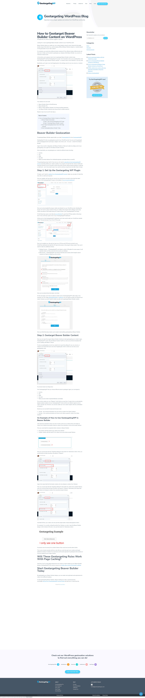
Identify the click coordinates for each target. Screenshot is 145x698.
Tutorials (89, 47)
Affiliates (75, 687)
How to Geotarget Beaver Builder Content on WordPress (52, 118)
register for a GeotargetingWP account (57, 174)
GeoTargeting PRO (52, 664)
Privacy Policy (105, 695)
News (88, 46)
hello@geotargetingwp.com (98, 686)
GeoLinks (73, 664)
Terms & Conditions (96, 695)
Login (95, 3)
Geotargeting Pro (66, 137)
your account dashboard (68, 180)
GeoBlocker (82, 664)
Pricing (74, 3)
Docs (86, 3)
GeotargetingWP (77, 137)
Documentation (76, 686)
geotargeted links (53, 297)
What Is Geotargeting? (93, 73)
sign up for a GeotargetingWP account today (53, 581)
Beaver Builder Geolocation (48, 120)
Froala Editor (62, 584)
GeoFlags (92, 664)
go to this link (58, 214)
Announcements (90, 49)
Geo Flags (57, 689)
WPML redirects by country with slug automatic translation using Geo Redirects (97, 69)
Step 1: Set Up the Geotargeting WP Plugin (54, 121)
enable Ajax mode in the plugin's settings (71, 565)
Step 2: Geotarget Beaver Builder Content (53, 123)
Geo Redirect (58, 686)
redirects (61, 297)
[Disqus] (60, 600)
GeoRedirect (64, 664)
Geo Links (57, 687)
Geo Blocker (58, 691)
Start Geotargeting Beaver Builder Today (51, 128)
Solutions (68, 3)
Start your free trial (102, 3)
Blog (90, 3)
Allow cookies (29, 697)
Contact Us (80, 3)
